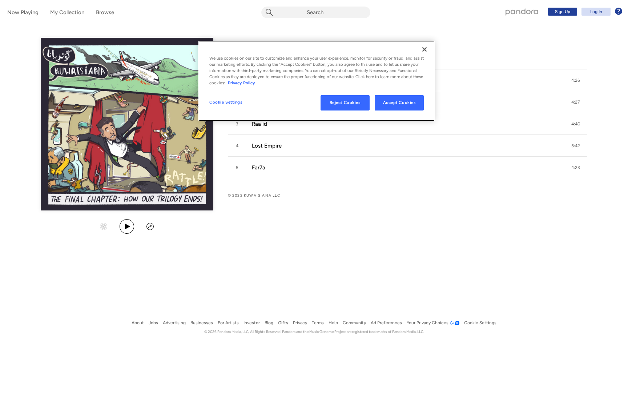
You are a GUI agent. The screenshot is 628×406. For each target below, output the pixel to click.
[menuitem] (584, 11)
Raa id (259, 124)
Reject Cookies (345, 102)
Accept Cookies (399, 102)
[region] (316, 81)
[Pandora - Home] (522, 11)
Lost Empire (267, 145)
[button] (575, 80)
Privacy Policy (241, 82)
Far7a (258, 167)
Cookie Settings (225, 102)
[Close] (424, 49)
